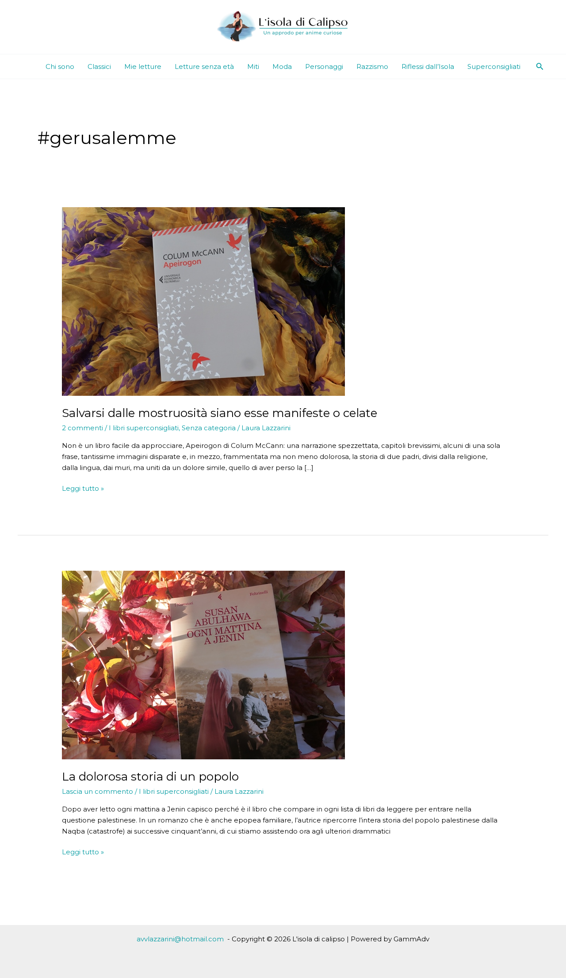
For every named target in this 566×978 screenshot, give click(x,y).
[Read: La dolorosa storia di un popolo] (203, 664)
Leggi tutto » (83, 489)
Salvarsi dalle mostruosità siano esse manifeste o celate (219, 413)
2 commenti (82, 428)
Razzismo (372, 66)
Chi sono (60, 66)
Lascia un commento (97, 791)
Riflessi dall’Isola (428, 66)
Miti (253, 66)
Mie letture (142, 66)
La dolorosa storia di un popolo (150, 777)
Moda (282, 66)
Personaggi (324, 66)
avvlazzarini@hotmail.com (180, 939)
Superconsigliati (493, 66)
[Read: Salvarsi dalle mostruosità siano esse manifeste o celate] (203, 301)
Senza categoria (209, 428)
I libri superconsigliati (144, 428)
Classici (99, 66)
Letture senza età (204, 66)
